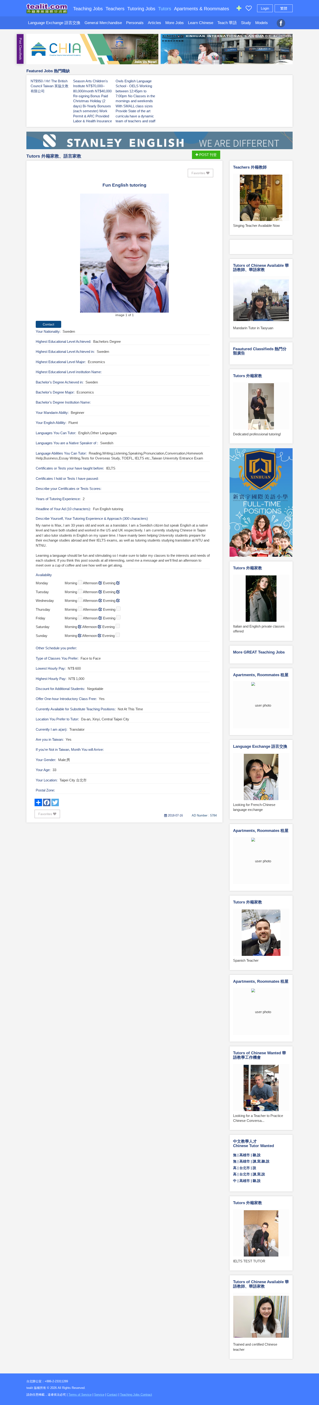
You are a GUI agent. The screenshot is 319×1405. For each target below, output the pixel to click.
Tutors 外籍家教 (247, 376)
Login (265, 8)
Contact (112, 1394)
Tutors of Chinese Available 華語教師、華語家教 (261, 267)
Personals (135, 22)
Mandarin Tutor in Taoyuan (253, 328)
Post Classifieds (20, 49)
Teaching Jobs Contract (136, 1394)
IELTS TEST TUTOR (249, 1261)
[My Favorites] (249, 9)
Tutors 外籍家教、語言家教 (53, 156)
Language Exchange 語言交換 (54, 22)
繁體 (283, 8)
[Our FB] (281, 20)
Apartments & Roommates (201, 8)
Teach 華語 (227, 22)
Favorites (198, 173)
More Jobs (174, 22)
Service (99, 1394)
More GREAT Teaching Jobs (259, 652)
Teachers (115, 8)
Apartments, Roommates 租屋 (260, 675)
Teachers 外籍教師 (250, 167)
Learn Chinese (200, 22)
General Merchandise (103, 22)
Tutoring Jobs (141, 8)
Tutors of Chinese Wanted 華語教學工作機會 (259, 1055)
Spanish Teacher (246, 960)
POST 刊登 (207, 155)
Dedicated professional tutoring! (257, 434)
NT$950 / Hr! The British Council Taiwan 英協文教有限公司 (49, 86)
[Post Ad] (239, 9)
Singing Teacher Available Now (256, 226)
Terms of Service (80, 1394)
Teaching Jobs (88, 8)
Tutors (164, 8)
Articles (154, 22)
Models (261, 22)
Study (246, 22)
